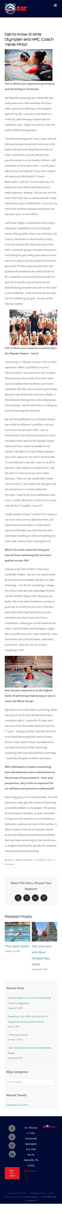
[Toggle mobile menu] (55, 5)
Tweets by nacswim (17, 1104)
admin (10, 860)
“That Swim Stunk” (17, 946)
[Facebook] (11, 1128)
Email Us (32, 1171)
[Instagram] (11, 1145)
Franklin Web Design (49, 1197)
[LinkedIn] (12, 1154)
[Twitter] (11, 1136)
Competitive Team (43, 860)
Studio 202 (32, 1200)
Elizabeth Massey (31, 1197)
